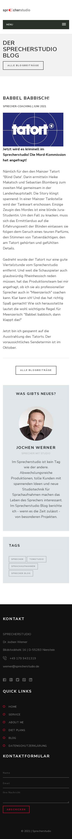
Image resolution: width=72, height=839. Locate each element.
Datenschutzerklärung (28, 746)
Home (13, 707)
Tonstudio (36, 559)
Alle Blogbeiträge (23, 65)
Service (14, 714)
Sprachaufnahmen (23, 566)
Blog (12, 738)
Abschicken (16, 809)
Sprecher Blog (21, 573)
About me (16, 722)
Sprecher (17, 559)
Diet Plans (17, 730)
